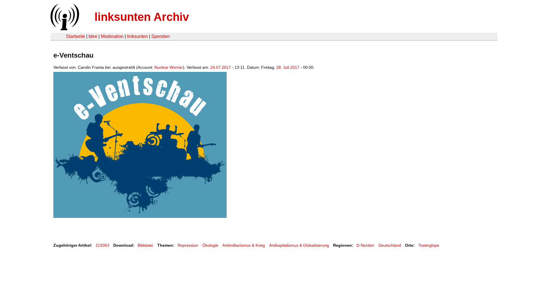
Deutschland (389, 245)
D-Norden (365, 245)
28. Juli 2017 (287, 67)
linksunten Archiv (141, 17)
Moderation (112, 36)
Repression (188, 245)
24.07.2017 (220, 67)
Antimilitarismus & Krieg (243, 245)
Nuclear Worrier (168, 67)
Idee (92, 36)
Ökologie (210, 245)
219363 (102, 245)
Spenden (160, 36)
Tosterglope (428, 245)
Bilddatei (145, 245)
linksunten (137, 36)
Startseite (75, 36)
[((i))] (64, 28)
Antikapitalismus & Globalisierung (299, 245)
